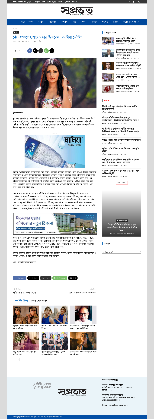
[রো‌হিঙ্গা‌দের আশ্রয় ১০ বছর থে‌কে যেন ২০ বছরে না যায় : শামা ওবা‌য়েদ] (108, 77)
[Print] (40, 50)
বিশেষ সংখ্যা (51, 2)
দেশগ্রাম (64, 22)
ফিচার (115, 22)
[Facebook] (133, 1)
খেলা (83, 22)
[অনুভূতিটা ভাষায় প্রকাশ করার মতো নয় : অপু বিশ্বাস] (26, 315)
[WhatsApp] (46, 50)
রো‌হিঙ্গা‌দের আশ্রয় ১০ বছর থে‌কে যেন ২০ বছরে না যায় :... (128, 75)
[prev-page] (14, 359)
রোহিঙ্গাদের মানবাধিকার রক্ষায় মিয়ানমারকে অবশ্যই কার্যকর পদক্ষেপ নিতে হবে (128, 52)
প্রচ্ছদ (23, 22)
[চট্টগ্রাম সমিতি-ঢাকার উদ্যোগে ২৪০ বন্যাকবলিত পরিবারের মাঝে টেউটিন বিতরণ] (121, 213)
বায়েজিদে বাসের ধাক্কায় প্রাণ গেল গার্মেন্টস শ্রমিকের (127, 87)
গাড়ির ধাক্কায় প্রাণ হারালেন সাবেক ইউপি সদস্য (121, 140)
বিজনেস (41, 22)
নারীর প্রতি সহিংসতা (131, 22)
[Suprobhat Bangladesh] (77, 11)
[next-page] (18, 359)
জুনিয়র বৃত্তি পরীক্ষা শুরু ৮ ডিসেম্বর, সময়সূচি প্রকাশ (126, 39)
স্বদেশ (30, 22)
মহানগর (53, 22)
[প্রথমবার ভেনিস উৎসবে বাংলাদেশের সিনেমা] (55, 315)
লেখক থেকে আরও (39, 300)
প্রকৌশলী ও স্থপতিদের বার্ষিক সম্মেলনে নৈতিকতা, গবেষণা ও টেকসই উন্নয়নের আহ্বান (120, 130)
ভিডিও (60, 2)
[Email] (35, 50)
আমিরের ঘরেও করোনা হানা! (24, 292)
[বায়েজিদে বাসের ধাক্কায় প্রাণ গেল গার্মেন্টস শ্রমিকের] (108, 89)
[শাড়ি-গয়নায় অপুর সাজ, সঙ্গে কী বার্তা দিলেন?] (26, 341)
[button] (129, 2)
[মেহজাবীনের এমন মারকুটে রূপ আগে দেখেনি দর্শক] (83, 341)
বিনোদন (94, 22)
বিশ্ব (74, 22)
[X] (138, 1)
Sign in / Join (40, 2)
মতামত (105, 22)
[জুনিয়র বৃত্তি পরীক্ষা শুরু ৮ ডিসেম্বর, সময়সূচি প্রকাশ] (108, 41)
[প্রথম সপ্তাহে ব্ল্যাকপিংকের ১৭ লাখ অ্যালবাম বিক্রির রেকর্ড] (55, 341)
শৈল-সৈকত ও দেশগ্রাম (121, 221)
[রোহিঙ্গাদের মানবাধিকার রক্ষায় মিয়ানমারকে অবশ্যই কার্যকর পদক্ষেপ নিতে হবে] (108, 53)
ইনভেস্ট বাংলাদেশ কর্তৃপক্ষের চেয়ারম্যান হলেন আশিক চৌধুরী (128, 64)
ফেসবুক (74, 2)
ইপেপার (67, 2)
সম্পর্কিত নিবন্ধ (21, 300)
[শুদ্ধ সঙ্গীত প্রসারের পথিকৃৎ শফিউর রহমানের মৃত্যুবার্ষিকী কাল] (83, 315)
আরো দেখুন (121, 182)
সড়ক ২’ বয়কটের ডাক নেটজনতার (82, 292)
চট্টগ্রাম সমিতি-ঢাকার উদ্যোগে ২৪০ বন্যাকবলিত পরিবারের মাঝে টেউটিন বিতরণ (120, 119)
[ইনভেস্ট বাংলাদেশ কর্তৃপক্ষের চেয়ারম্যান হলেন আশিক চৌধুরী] (108, 66)
